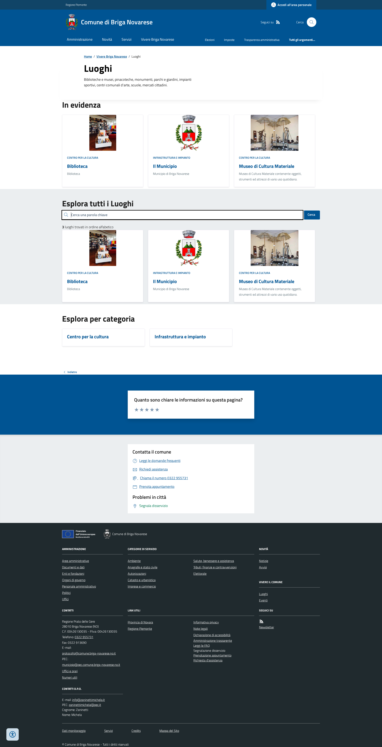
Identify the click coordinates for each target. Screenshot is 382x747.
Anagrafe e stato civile (142, 567)
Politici (66, 592)
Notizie (263, 560)
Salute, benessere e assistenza (213, 560)
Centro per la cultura (82, 158)
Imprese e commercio (142, 586)
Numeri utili (69, 677)
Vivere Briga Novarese (157, 39)
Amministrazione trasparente (212, 640)
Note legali (200, 628)
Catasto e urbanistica (142, 580)
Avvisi (263, 567)
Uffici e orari (70, 671)
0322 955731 (84, 637)
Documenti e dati (73, 567)
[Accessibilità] (12, 734)
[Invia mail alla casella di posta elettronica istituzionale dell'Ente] (89, 653)
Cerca (311, 214)
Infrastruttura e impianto (171, 158)
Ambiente (134, 560)
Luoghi (263, 593)
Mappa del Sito (169, 730)
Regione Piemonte (76, 5)
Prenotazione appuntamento (212, 655)
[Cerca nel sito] (310, 22)
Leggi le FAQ (201, 645)
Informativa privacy (206, 622)
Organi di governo (73, 580)
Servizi (127, 39)
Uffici (65, 599)
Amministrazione (80, 39)
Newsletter (266, 627)
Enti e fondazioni (73, 573)
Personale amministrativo (79, 586)
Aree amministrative (75, 560)
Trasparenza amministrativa (262, 39)
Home (88, 56)
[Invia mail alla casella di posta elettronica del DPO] (88, 699)
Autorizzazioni (137, 573)
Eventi (263, 600)
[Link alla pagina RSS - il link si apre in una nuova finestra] (278, 22)
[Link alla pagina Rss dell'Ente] (261, 621)
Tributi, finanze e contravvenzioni (215, 567)
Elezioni (209, 39)
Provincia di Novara (140, 622)
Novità (107, 39)
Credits (136, 730)
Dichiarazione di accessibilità (211, 635)
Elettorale (200, 573)
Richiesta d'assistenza (207, 660)
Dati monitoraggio (74, 730)
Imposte (229, 39)
